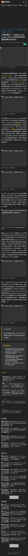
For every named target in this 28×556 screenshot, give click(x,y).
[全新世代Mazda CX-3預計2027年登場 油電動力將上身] (5, 506)
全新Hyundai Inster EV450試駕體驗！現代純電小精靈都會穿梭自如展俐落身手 (17, 385)
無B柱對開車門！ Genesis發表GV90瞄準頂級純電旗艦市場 (18, 430)
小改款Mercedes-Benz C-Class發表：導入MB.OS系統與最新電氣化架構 (18, 533)
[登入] (23, 2)
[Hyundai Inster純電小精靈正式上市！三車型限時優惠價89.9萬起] (7, 392)
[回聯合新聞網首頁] (3, 2)
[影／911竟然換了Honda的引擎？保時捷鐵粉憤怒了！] (5, 465)
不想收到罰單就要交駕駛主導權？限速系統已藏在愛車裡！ (14, 360)
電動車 (3, 32)
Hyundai (9, 29)
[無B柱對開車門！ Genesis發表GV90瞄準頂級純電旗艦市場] (5, 430)
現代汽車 (9, 32)
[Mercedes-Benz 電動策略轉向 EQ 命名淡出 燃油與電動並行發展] (5, 478)
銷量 (20, 29)
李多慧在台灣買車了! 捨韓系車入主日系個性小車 (18, 378)
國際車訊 (15, 5)
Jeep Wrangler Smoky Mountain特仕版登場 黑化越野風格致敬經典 (14, 349)
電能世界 (20, 5)
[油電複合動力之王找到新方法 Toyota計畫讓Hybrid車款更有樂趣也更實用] (5, 520)
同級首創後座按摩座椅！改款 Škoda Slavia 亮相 (13, 352)
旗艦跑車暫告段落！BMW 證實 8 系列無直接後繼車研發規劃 (15, 356)
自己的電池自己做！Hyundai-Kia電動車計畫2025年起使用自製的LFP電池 (14, 335)
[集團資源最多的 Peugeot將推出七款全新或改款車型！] (5, 438)
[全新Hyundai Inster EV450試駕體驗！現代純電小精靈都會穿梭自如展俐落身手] (7, 385)
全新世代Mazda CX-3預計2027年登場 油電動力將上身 (18, 505)
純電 (24, 29)
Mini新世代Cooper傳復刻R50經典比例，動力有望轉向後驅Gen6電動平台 (18, 444)
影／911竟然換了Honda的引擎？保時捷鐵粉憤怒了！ (18, 463)
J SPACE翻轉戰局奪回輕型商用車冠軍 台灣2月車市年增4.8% (18, 484)
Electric (15, 29)
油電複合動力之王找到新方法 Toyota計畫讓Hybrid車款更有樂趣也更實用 (18, 519)
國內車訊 (3, 5)
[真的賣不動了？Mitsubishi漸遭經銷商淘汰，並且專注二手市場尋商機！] (5, 458)
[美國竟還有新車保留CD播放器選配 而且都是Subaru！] (5, 540)
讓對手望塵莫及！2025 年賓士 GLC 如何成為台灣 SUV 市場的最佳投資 (18, 471)
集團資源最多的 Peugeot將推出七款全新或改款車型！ (18, 437)
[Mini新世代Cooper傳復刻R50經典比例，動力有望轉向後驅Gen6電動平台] (5, 445)
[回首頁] (7, 2)
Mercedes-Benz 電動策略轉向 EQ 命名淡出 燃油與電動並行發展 (18, 478)
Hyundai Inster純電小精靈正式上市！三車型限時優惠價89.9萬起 (17, 391)
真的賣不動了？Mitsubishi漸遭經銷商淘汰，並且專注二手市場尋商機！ (18, 457)
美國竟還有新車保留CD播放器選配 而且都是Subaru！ (18, 539)
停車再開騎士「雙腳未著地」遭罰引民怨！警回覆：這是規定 (18, 491)
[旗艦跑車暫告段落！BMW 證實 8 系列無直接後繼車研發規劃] (5, 423)
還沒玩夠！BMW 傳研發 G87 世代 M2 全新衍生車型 (14, 363)
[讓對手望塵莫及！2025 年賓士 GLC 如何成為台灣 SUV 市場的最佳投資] (5, 471)
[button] (26, 2)
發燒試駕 (9, 5)
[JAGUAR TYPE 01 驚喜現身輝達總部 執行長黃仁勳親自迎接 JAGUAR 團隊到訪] (5, 513)
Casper (4, 29)
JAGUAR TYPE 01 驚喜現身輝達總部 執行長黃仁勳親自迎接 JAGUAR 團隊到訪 (18, 513)
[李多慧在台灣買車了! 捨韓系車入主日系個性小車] (7, 378)
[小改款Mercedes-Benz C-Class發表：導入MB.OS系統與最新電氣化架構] (5, 533)
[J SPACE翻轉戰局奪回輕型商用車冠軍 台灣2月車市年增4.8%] (5, 485)
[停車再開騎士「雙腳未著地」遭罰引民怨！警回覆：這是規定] (5, 491)
